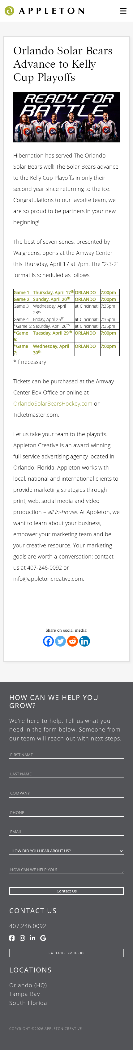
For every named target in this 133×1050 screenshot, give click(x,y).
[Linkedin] (84, 641)
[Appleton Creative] (44, 10)
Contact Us (33, 910)
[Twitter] (60, 641)
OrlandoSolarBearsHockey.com (52, 403)
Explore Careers (67, 953)
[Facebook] (48, 641)
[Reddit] (72, 641)
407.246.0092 (27, 926)
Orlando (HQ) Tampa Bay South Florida (28, 994)
